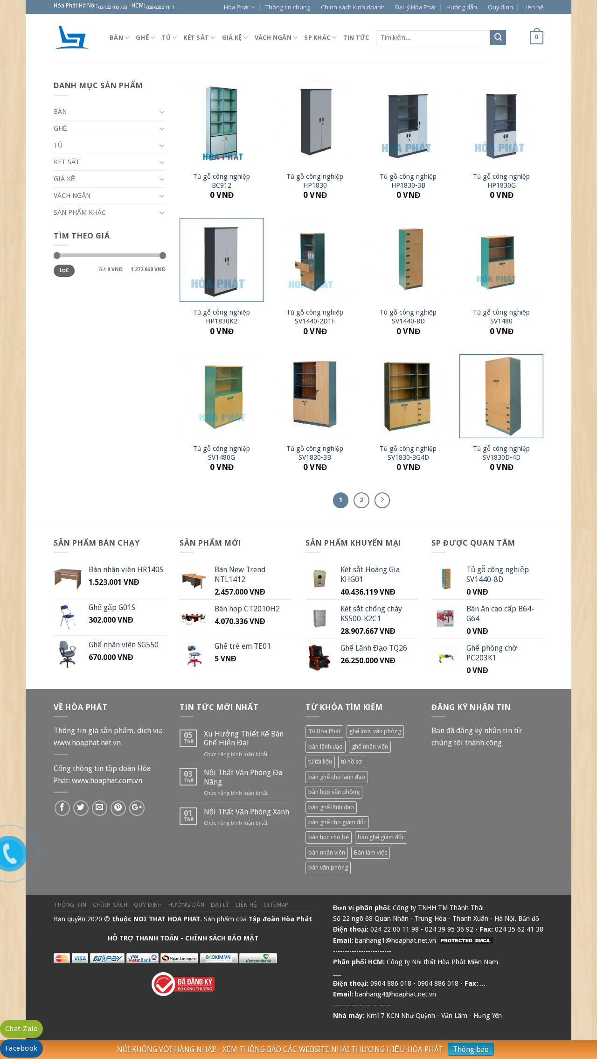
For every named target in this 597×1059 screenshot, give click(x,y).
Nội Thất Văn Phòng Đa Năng (243, 777)
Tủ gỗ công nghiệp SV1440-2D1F (314, 317)
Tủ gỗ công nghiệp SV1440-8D (408, 317)
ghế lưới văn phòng (375, 731)
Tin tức (356, 37)
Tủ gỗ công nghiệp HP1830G (501, 181)
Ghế (142, 37)
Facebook (21, 1048)
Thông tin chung (287, 7)
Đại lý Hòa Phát (415, 7)
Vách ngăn (273, 37)
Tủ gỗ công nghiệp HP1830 (314, 181)
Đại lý (220, 905)
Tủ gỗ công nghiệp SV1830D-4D (501, 453)
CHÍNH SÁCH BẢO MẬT (221, 938)
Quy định (500, 7)
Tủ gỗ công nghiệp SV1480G (221, 453)
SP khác (317, 37)
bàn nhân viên (326, 852)
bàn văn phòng (328, 867)
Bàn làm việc (370, 852)
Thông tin (70, 905)
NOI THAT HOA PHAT (166, 919)
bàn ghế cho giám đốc (337, 822)
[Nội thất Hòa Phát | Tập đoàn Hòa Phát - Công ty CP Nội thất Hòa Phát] (75, 37)
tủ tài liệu (320, 761)
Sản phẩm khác (80, 212)
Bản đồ (528, 918)
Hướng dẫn (461, 7)
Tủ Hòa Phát (324, 731)
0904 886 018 (390, 983)
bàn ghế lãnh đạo (331, 807)
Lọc (64, 270)
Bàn (116, 37)
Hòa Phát (236, 7)
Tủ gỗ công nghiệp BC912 (221, 181)
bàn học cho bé (328, 837)
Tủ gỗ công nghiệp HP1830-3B (408, 181)
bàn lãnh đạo (325, 746)
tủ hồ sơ (351, 761)
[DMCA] (466, 940)
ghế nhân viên (370, 746)
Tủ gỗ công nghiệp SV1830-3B (314, 453)
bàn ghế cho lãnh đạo (336, 776)
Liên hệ (533, 7)
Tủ (166, 37)
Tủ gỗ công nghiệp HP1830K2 (221, 317)
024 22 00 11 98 (394, 929)
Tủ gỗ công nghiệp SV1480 (501, 317)
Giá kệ (232, 37)
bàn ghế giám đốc (381, 837)
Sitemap (276, 905)
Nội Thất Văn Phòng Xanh (246, 811)
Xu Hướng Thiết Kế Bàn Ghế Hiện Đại (244, 738)
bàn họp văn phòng (334, 791)
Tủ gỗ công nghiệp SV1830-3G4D (408, 453)
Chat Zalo (21, 1028)
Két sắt (196, 37)
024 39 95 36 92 (449, 929)
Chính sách (110, 905)
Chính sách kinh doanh (353, 7)
